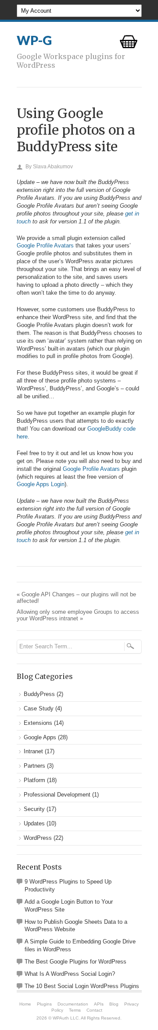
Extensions (38, 723)
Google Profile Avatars (45, 245)
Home (25, 1004)
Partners (34, 765)
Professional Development (57, 794)
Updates (34, 823)
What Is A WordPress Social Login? (70, 974)
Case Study (39, 708)
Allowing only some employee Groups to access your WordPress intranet (78, 615)
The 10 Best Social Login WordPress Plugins (82, 986)
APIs (99, 1004)
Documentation (72, 1004)
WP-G (34, 40)
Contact (94, 1010)
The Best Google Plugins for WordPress (75, 961)
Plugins (44, 1004)
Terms (75, 1010)
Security (34, 809)
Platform (34, 780)
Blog (113, 1004)
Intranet (33, 751)
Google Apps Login (41, 484)
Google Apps (40, 737)
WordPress (38, 838)
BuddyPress (39, 694)
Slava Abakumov (53, 167)
